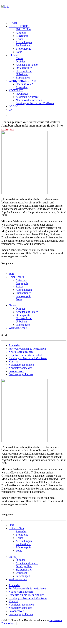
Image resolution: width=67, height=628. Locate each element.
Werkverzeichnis (22, 80)
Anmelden (22, 87)
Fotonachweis (16, 371)
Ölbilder (20, 61)
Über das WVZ (24, 83)
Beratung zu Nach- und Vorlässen (35, 103)
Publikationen (23, 45)
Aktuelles (21, 32)
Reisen (19, 39)
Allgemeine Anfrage (27, 96)
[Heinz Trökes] (33, 10)
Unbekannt (22, 74)
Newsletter (22, 93)
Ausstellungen (24, 42)
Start (13, 22)
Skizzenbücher (24, 71)
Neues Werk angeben (21, 351)
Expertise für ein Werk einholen (26, 355)
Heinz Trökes (19, 26)
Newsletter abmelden (20, 367)
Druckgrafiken (24, 67)
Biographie (22, 35)
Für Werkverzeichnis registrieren (27, 348)
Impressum (55, 620)
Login (13, 106)
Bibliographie (23, 48)
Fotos (19, 51)
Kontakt (16, 90)
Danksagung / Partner (21, 374)
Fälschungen (23, 77)
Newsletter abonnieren (21, 364)
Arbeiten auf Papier (27, 64)
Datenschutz (8, 623)
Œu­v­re (14, 55)
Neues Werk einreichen (29, 100)
